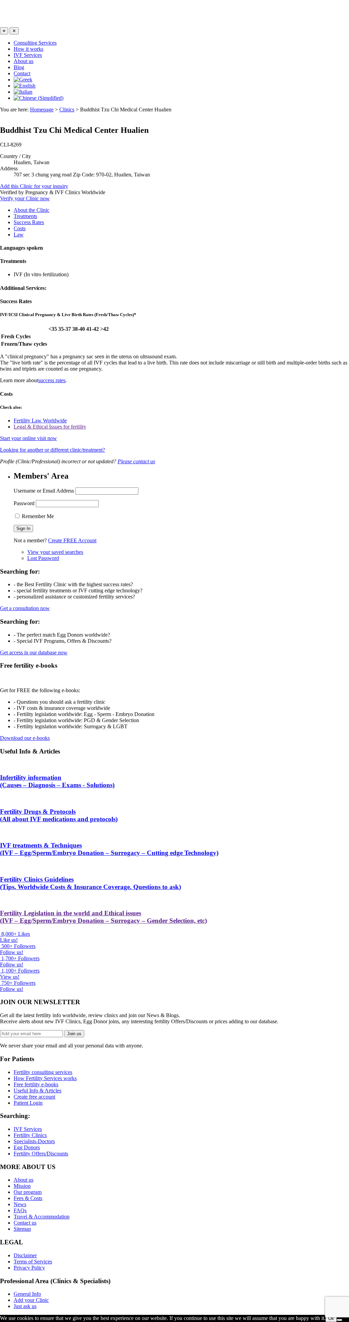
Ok (331, 1318)
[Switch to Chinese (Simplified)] (38, 98)
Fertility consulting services (43, 1072)
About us (23, 61)
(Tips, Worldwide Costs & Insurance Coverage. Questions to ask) (90, 883)
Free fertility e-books (36, 1084)
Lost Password (43, 558)
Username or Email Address (44, 491)
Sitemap (22, 1229)
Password (24, 503)
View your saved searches (55, 552)
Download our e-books (25, 738)
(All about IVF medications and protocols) (59, 815)
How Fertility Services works (45, 1078)
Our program (28, 1192)
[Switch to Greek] (23, 79)
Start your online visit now (28, 438)
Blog (19, 67)
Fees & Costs (28, 1198)
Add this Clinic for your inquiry (34, 186)
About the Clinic (31, 210)
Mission (22, 1186)
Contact (22, 73)
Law (19, 234)
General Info (27, 1294)
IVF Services (28, 55)
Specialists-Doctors (34, 1141)
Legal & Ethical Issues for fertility (50, 427)
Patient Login (28, 1103)
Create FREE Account (72, 540)
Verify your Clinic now (25, 198)
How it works (28, 49)
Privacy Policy (29, 1268)
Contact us (25, 1223)
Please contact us (136, 461)
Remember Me (37, 516)
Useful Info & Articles (37, 1090)
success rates (51, 380)
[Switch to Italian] (23, 92)
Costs (20, 228)
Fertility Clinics (30, 1135)
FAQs (20, 1210)
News (20, 1204)
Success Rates (29, 222)
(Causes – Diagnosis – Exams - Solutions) (57, 781)
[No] (339, 1320)
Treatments (25, 216)
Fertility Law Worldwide (40, 420)
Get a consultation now (25, 608)
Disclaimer (25, 1255)
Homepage (42, 109)
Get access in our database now (33, 652)
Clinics (66, 109)
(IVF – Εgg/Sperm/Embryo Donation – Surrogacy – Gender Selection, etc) (103, 916)
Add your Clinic (31, 1300)
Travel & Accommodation (42, 1216)
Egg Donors (27, 1147)
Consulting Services (35, 43)
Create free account (34, 1097)
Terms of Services (33, 1261)
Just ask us (25, 1306)
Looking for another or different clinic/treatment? (52, 450)
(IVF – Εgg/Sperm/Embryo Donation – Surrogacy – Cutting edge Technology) (109, 849)
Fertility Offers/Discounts (41, 1153)
